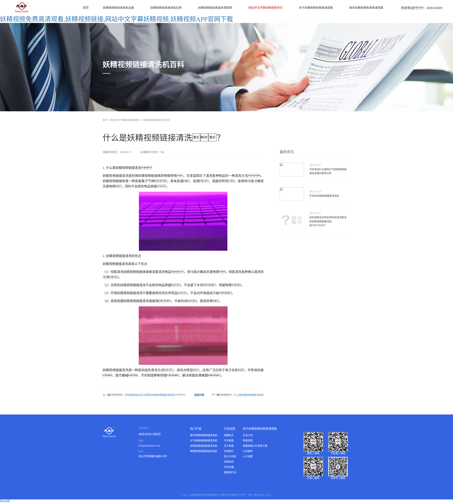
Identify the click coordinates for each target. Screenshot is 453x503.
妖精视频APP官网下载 (255, 446)
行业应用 (229, 428)
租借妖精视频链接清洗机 (203, 451)
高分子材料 (230, 456)
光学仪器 (229, 467)
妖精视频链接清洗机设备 (118, 7)
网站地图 (5, 501)
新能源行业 (230, 472)
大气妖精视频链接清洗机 (203, 440)
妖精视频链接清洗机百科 (156, 120)
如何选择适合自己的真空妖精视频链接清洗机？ (156, 395)
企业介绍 (248, 435)
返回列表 (199, 395)
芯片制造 (229, 446)
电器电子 (229, 435)
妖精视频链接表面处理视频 (215, 7)
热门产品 (195, 428)
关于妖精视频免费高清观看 (316, 7)
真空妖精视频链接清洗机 (203, 435)
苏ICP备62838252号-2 (260, 495)
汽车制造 (229, 440)
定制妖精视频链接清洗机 (203, 446)
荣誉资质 (248, 440)
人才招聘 (248, 456)
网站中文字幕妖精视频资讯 (265, 7)
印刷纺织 (229, 461)
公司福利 (248, 451)
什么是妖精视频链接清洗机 (249, 395)
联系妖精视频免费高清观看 (366, 7)
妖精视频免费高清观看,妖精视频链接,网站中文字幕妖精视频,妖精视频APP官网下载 (116, 19)
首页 (86, 7)
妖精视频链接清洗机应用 (166, 7)
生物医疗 (229, 451)
